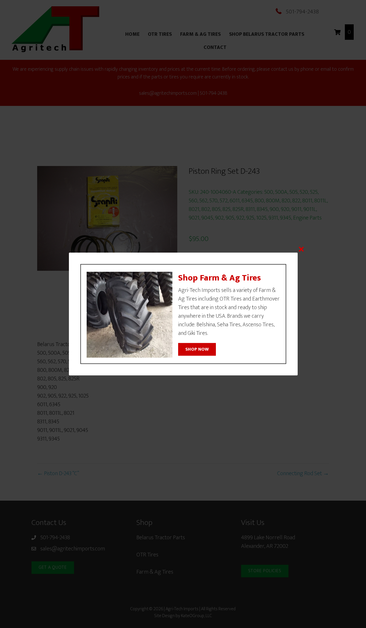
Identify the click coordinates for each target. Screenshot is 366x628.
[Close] (301, 249)
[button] (197, 349)
